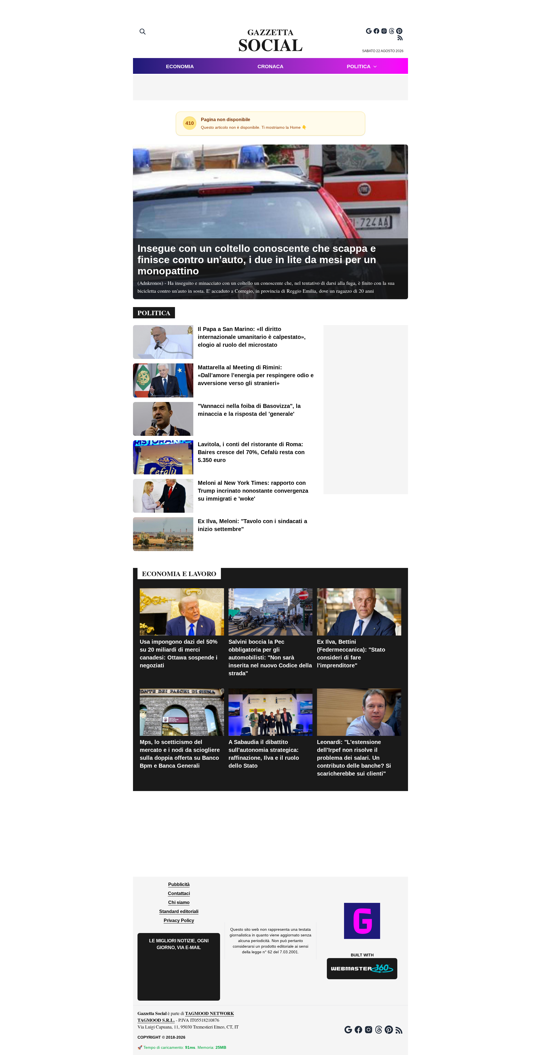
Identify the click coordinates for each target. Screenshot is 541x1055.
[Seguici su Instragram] (384, 31)
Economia (180, 66)
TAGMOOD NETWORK (209, 1013)
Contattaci (179, 893)
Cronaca (270, 66)
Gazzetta (270, 41)
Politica (359, 66)
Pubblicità (179, 884)
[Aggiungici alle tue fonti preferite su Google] (368, 31)
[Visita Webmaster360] (362, 968)
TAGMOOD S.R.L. (156, 1020)
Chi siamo (179, 902)
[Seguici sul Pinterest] (399, 31)
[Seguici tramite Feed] (400, 37)
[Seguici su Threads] (391, 31)
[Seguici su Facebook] (376, 31)
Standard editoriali (178, 911)
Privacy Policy (179, 920)
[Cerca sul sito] (143, 32)
